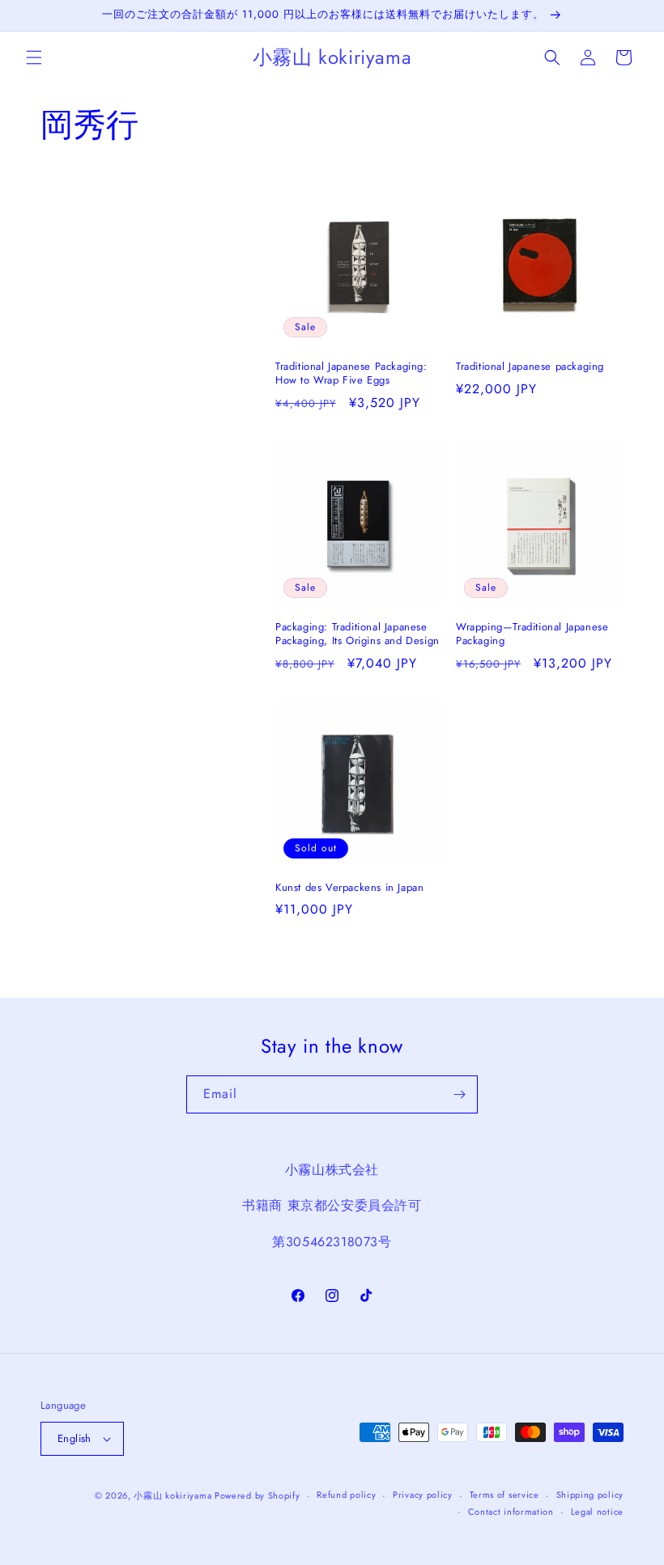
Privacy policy (423, 1494)
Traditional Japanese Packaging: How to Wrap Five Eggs (351, 374)
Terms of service (504, 1494)
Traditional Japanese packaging (530, 367)
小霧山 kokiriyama (174, 1495)
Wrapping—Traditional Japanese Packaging (532, 634)
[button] (34, 57)
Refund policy (346, 1494)
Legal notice (597, 1511)
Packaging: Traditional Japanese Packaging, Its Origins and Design (357, 634)
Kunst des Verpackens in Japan (349, 888)
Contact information (511, 1511)
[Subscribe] (459, 1094)
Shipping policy (590, 1494)
